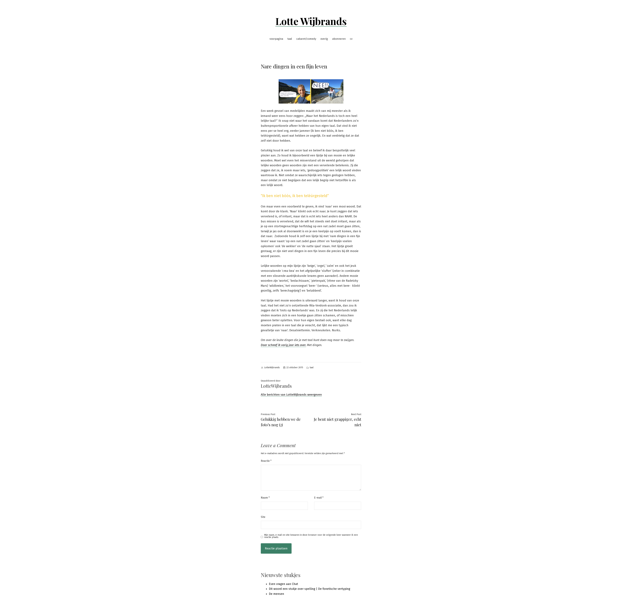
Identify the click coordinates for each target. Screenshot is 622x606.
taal (289, 38)
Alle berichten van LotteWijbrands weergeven (291, 394)
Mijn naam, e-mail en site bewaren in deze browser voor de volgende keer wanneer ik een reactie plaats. (311, 536)
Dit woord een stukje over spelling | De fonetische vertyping (309, 589)
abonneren (339, 38)
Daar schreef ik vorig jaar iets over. (283, 345)
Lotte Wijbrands (311, 20)
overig (324, 38)
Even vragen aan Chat (283, 584)
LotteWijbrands (272, 367)
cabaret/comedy (306, 38)
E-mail (318, 497)
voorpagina (276, 38)
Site (263, 516)
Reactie (266, 460)
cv (351, 38)
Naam (265, 497)
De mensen (276, 594)
